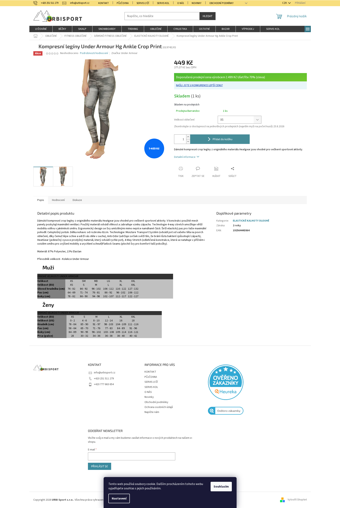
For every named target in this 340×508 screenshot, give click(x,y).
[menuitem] (40, 29)
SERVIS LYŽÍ (143, 3)
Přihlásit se (99, 466)
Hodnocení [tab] (58, 200)
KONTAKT (103, 3)
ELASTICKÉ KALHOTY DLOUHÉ (251, 221)
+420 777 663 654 (104, 384)
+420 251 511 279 (104, 379)
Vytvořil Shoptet (297, 500)
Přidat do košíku (222, 139)
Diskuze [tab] (77, 200)
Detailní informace (185, 157)
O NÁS (180, 3)
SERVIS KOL (163, 3)
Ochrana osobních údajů (158, 407)
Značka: (124, 53)
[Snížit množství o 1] (188, 141)
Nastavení (119, 498)
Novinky (196, 3)
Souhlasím (221, 486)
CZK (284, 3)
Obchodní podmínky (221, 3)
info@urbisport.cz (104, 373)
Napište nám (151, 412)
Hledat (207, 16)
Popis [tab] (40, 200)
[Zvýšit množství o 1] (188, 137)
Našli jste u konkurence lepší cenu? (199, 85)
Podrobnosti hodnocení (94, 53)
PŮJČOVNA (123, 3)
